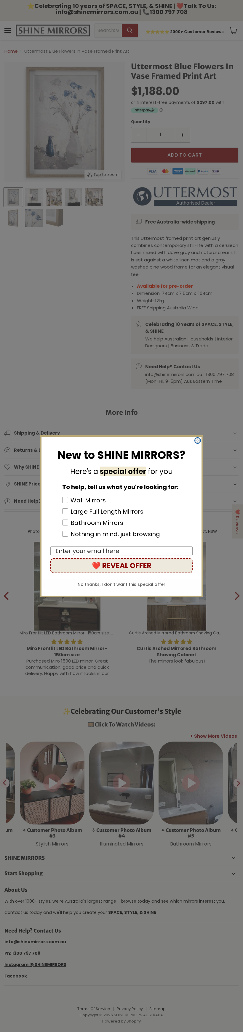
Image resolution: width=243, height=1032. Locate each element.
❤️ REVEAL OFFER (121, 565)
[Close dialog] (198, 440)
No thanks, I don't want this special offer (121, 584)
